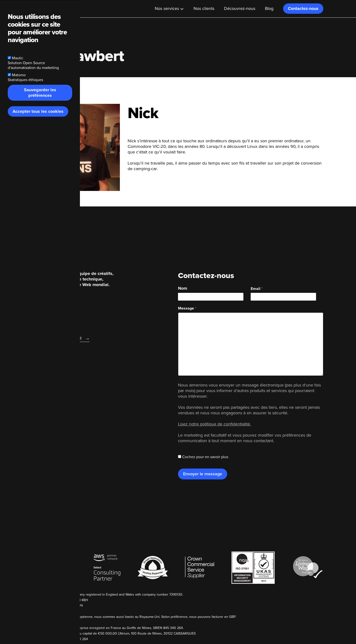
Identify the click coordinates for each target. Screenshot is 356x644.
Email (255, 288)
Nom (182, 288)
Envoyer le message (202, 474)
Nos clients (203, 8)
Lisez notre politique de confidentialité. (214, 424)
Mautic (17, 58)
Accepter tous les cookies (38, 111)
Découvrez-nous (239, 8)
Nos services (167, 8)
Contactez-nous (303, 8)
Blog (269, 8)
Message (186, 308)
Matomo (19, 75)
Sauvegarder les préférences (40, 92)
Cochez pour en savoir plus (205, 457)
